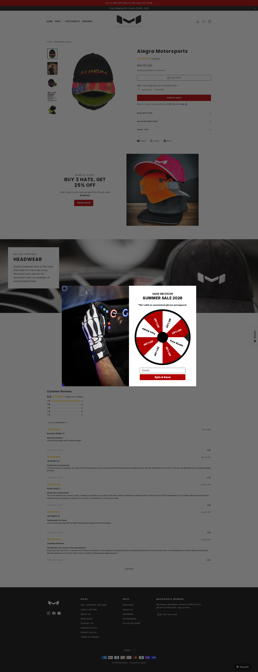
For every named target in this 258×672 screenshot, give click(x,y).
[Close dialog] (64, 288)
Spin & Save (163, 377)
